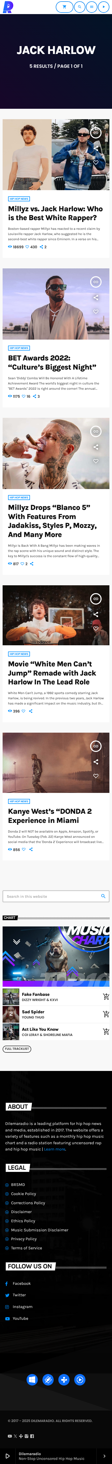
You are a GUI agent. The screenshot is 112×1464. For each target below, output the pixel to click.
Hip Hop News (19, 199)
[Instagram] (26, 1436)
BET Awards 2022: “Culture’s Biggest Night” (52, 363)
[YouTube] (10, 1436)
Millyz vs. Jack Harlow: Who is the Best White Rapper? (55, 213)
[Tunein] (21, 1436)
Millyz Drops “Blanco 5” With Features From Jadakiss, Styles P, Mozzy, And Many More (52, 521)
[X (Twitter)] (15, 1436)
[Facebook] (32, 1436)
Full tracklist (17, 1049)
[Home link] (8, 7)
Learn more (54, 1149)
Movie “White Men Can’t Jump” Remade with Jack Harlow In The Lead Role (52, 673)
